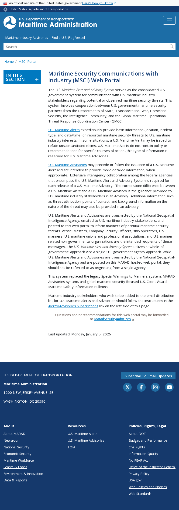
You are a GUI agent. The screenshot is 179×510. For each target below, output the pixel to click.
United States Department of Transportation (39, 9)
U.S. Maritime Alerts (64, 129)
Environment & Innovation (23, 473)
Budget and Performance (148, 440)
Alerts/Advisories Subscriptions (73, 306)
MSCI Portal (27, 61)
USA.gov (135, 480)
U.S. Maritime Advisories (67, 164)
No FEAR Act (138, 460)
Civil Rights (137, 447)
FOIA (71, 447)
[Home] (50, 23)
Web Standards (140, 493)
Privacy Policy (139, 473)
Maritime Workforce (18, 460)
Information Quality (143, 453)
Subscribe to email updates (148, 376)
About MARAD (14, 433)
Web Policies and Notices (148, 487)
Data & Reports (15, 480)
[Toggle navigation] (169, 20)
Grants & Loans (15, 467)
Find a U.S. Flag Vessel (68, 37)
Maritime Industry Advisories (26, 37)
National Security (16, 447)
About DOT (137, 433)
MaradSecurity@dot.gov (112, 319)
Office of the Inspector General (152, 467)
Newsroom (12, 440)
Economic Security (17, 453)
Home (9, 61)
